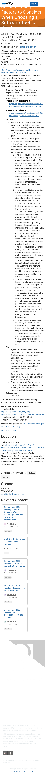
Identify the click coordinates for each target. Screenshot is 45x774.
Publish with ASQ (14, 701)
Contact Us (12, 708)
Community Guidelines (16, 704)
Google (5, 477)
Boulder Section (27, 46)
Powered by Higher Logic (22, 771)
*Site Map (12, 715)
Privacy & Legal (14, 696)
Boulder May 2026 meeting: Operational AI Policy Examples (14, 588)
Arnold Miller (11, 524)
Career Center (13, 699)
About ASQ (12, 694)
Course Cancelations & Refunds (20, 711)
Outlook (32, 473)
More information (9, 430)
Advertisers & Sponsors (17, 713)
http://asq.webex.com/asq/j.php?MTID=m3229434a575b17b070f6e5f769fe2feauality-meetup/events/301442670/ (22, 448)
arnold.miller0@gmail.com (12, 494)
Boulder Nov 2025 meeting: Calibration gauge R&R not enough (14, 563)
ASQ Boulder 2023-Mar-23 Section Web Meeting (15, 541)
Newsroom (12, 718)
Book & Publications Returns (19, 706)
